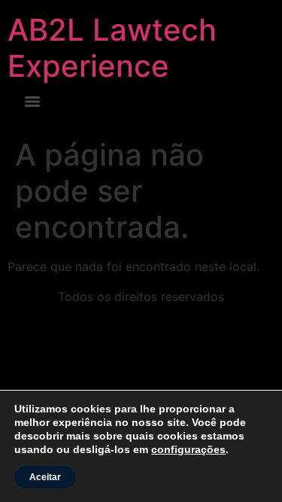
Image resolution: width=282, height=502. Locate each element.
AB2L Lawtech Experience (112, 47)
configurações (188, 449)
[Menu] (32, 101)
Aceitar (45, 477)
